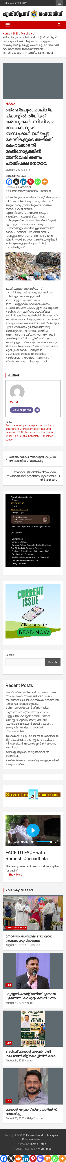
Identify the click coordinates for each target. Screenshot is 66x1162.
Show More (15, 874)
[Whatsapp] (37, 181)
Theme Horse (38, 1144)
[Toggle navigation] (7, 25)
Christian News (16, 927)
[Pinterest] (30, 181)
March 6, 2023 (14, 169)
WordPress (45, 1148)
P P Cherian (33, 945)
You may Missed (19, 890)
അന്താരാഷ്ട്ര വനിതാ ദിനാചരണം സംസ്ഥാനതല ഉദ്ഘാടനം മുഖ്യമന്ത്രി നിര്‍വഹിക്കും (32, 475)
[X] (16, 181)
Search (10, 655)
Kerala (10, 103)
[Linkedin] (23, 181)
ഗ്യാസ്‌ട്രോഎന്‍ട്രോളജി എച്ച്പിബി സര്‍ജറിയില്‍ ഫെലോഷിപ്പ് (33, 458)
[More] (45, 181)
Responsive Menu (59, 3)
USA (9, 985)
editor (27, 169)
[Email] (37, 410)
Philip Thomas (35, 1118)
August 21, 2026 (15, 945)
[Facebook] (9, 181)
